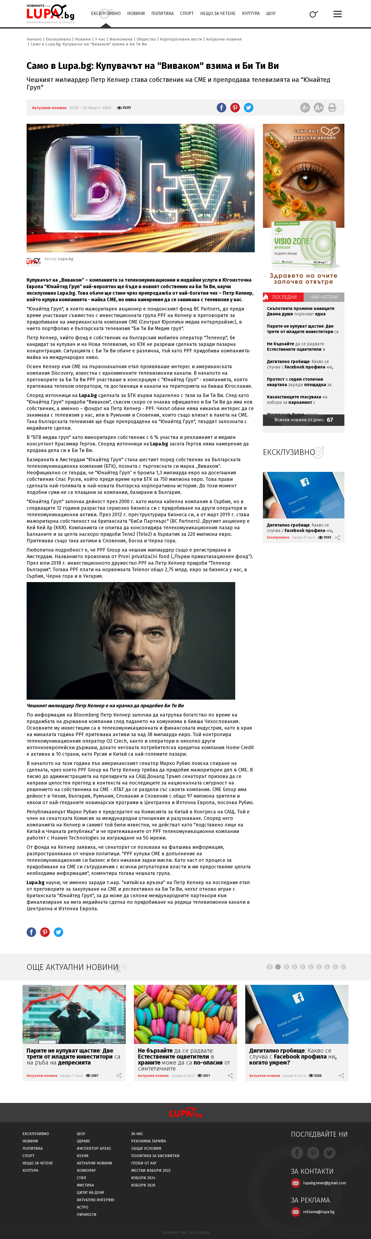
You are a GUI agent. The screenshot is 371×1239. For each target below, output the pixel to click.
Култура (251, 13)
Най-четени (324, 297)
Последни (284, 297)
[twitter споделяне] (248, 107)
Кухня (83, 1156)
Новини (136, 13)
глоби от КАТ (143, 1163)
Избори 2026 (143, 1185)
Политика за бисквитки (155, 1156)
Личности (86, 1214)
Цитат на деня (90, 1192)
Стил (81, 1178)
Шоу (271, 13)
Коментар (86, 1170)
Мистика (85, 1185)
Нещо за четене (217, 13)
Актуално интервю (95, 1200)
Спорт (187, 13)
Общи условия (146, 1148)
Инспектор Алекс (94, 1148)
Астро (82, 1207)
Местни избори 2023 (151, 1170)
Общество (146, 39)
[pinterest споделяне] (235, 107)
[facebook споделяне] (221, 107)
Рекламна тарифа (148, 1141)
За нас (137, 1134)
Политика (162, 13)
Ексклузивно (106, 13)
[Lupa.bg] (33, 263)
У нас (100, 39)
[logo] (50, 14)
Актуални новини (224, 39)
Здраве (83, 1141)
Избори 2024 (143, 1178)
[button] (269, 967)
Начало (34, 39)
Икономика (121, 39)
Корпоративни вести (181, 39)
